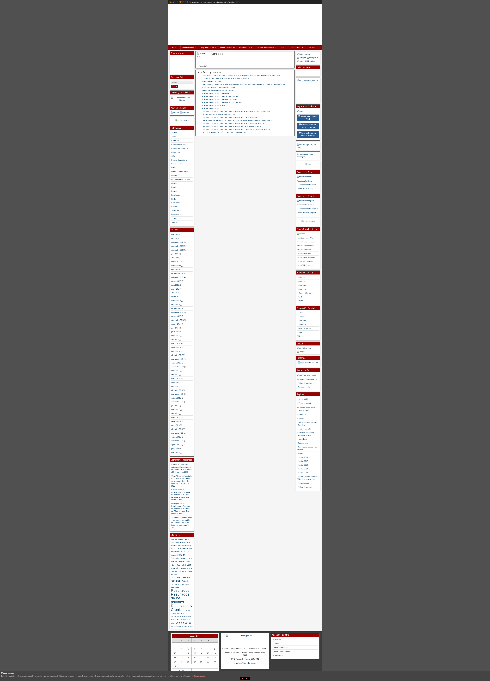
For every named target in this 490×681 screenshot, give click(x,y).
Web (185, 626)
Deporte (181, 555)
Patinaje (174, 191)
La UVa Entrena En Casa (180, 179)
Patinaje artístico (177, 584)
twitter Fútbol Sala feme (306, 257)
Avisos (173, 137)
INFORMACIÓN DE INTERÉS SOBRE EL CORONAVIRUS (224, 132)
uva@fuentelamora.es (247, 663)
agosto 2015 (175, 445)
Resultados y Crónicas (181, 608)
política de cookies (198, 676)
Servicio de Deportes (265, 47)
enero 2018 (175, 351)
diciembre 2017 (177, 355)
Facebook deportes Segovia (307, 209)
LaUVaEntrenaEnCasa (180, 577)
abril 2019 (175, 293)
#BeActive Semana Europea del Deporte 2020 (219, 87)
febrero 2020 (176, 266)
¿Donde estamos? (304, 403)
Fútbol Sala (175, 565)
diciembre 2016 (177, 390)
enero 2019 (175, 305)
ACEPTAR (245, 678)
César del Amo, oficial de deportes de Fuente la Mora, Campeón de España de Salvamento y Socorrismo (241, 75)
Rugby (173, 199)
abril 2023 (175, 238)
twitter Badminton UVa (305, 242)
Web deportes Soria (304, 181)
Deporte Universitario (179, 160)
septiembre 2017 (177, 367)
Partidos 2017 (302, 461)
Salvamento (175, 203)
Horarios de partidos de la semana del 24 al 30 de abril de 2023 (225, 78)
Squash (174, 207)
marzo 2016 (175, 417)
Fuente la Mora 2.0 (178, 2)
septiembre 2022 (177, 246)
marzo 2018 (175, 343)
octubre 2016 (176, 398)
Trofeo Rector (176, 211)
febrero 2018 (176, 347)
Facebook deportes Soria (306, 185)
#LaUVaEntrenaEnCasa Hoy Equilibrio (216, 93)
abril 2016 (175, 414)
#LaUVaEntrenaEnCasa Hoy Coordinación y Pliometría (222, 102)
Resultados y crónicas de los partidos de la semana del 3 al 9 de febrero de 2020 (232, 126)
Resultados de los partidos (180, 598)
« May (181, 671)
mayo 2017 (175, 371)
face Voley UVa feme (305, 261)
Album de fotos (303, 411)
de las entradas (280, 647)
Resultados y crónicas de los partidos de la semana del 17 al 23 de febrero (229, 117)
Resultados (175, 195)
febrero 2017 (176, 382)
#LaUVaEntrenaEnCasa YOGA (213, 105)
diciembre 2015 (177, 429)
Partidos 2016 (302, 457)
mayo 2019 (175, 289)
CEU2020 (177, 552)
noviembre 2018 (177, 312)
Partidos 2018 (302, 465)
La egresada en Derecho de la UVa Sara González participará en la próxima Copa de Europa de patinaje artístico (243, 84)
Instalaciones (302, 439)
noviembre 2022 (177, 242)
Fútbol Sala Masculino (179, 172)
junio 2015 (175, 449)
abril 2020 (175, 258)
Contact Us (301, 415)
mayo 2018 (175, 336)
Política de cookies (304, 383)
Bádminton (175, 140)
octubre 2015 (176, 437)
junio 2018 (175, 332)
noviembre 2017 (177, 359)
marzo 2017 (175, 378)
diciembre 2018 (177, 308)
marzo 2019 (175, 297)
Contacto (311, 47)
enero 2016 (175, 425)
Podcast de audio (303, 483)
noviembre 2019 (177, 277)
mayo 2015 (175, 452)
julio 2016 (174, 406)
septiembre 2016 (177, 402)
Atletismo (174, 133)
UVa (282, 47)
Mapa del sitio (302, 443)
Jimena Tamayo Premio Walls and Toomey (218, 90)
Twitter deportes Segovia (306, 213)
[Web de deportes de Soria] (304, 177)
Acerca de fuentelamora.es (307, 379)
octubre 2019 (176, 281)
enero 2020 (175, 269)
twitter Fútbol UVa (304, 253)
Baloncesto (176, 542)
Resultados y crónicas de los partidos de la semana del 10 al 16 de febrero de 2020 (233, 123)
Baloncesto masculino (179, 148)
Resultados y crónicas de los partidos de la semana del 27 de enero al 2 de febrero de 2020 (236, 129)
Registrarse (276, 640)
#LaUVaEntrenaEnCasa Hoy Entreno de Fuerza (219, 99)
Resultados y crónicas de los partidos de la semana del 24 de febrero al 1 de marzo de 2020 (236, 111)
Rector (179, 587)
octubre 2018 (176, 316)
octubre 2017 (176, 363)
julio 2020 (174, 254)
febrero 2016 (176, 421)
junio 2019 (175, 285)
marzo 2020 (175, 262)
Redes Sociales (226, 47)
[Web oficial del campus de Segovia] (305, 201)
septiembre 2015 (177, 441)
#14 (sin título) (302, 399)
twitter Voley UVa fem (305, 265)
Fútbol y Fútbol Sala (304, 293)
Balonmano (175, 152)
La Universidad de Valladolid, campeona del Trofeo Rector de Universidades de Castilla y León (237, 120)
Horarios (174, 176)
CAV (190, 549)
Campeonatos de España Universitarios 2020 (218, 114)
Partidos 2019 (302, 469)
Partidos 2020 (302, 473)
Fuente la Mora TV (304, 429)
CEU (173, 156)
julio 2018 (174, 328)
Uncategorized (176, 215)
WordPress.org (277, 655)
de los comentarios (281, 651)
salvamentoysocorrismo (178, 616)
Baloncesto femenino (179, 144)
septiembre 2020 (177, 250)
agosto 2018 (175, 324)
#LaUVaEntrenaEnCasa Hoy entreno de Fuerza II (220, 96)
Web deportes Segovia (305, 205)
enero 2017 (175, 386)
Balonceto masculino (185, 546)
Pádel (173, 187)
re (176, 587)
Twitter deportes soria (305, 189)
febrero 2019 (176, 301)
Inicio (174, 47)
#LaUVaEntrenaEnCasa (210, 108)
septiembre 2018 (177, 320)
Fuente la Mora (188, 47)
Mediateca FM (244, 47)
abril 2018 (175, 339)
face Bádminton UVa (305, 238)
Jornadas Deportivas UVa (211, 81)
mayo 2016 (175, 410)
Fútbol (173, 168)
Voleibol (174, 222)
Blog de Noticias (207, 47)
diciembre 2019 (177, 273)
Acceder (275, 644)
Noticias (174, 183)
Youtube (190, 626)
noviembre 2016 (177, 394)
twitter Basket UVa (304, 250)
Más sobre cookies (304, 387)
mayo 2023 (175, 234)
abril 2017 (175, 375)
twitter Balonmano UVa (305, 246)
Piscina (187, 584)
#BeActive (174, 539)
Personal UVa (296, 47)
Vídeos (174, 218)
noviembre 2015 (177, 433)
